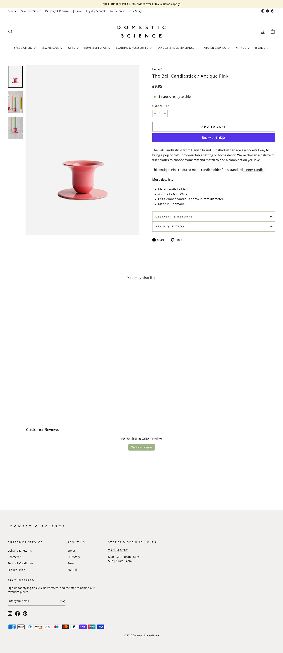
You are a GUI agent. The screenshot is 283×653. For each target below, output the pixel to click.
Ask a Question (170, 226)
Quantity (161, 106)
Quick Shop (39, 380)
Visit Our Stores (31, 11)
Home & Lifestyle (95, 47)
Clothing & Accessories (132, 47)
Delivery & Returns (57, 11)
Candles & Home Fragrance (176, 47)
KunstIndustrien (223, 150)
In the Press (118, 11)
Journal (77, 11)
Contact (13, 11)
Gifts (72, 47)
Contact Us (15, 557)
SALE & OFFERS (23, 47)
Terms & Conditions (20, 563)
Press (71, 563)
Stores (72, 550)
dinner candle (254, 170)
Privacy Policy (16, 569)
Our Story (135, 11)
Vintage (241, 47)
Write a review (141, 447)
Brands (260, 47)
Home (156, 69)
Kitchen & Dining (215, 47)
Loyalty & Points (96, 11)
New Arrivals (50, 47)
